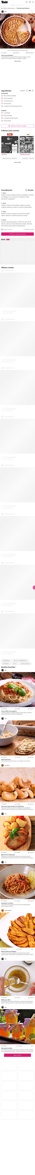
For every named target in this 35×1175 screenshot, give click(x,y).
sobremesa (6, 660)
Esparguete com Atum (7, 903)
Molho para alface (6, 1000)
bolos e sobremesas (20, 660)
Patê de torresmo (6, 759)
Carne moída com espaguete (9, 711)
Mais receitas (17, 1055)
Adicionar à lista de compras (18, 126)
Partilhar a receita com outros (17, 234)
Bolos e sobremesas (9, 8)
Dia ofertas (4, 154)
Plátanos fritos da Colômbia (8, 951)
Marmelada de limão (6, 1048)
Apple (15, 663)
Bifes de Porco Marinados (8, 854)
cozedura (6, 663)
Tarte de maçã (25, 663)
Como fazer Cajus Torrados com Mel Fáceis (12, 806)
